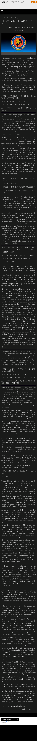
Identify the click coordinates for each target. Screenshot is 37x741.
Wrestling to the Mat (12, 2)
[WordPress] (35, 2)
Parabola (21, 730)
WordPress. (28, 730)
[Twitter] (32, 2)
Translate (11, 722)
